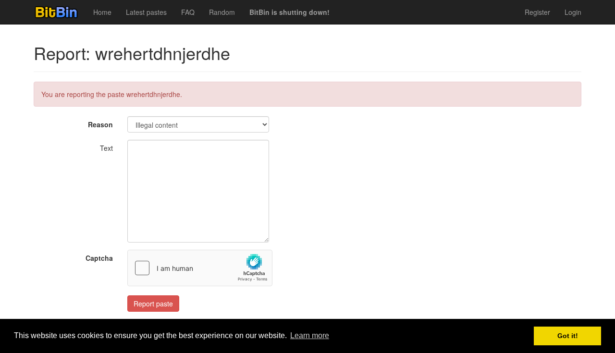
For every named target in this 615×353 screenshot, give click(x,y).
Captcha (99, 258)
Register (537, 12)
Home (102, 12)
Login (573, 12)
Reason (100, 124)
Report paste (153, 303)
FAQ (188, 12)
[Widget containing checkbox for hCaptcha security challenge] (199, 268)
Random (222, 12)
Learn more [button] (309, 335)
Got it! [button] (567, 336)
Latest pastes (146, 12)
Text (106, 148)
